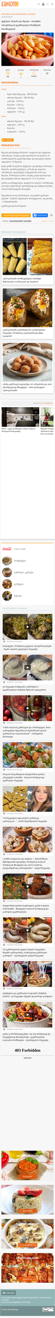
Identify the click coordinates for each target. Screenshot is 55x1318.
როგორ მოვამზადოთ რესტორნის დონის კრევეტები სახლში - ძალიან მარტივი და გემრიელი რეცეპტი (24, 777)
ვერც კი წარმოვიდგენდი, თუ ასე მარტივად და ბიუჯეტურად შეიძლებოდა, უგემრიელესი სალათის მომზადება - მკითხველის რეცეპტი (27, 1037)
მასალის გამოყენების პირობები (16, 1302)
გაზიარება (42, 215)
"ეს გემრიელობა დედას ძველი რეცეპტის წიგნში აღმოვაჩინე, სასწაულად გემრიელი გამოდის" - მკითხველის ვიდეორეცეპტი (25, 952)
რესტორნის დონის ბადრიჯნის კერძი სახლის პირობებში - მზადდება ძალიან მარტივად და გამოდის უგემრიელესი (26, 908)
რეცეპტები (27, 1177)
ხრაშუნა (27, 221)
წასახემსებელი (16, 221)
